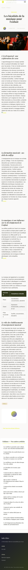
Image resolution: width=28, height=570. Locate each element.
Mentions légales (6, 557)
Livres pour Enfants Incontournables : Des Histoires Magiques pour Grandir (14, 518)
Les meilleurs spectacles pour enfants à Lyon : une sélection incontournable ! (14, 447)
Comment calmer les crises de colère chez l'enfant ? (14, 503)
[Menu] (24, 2)
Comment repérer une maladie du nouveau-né (13, 508)
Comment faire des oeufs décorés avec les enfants (14, 452)
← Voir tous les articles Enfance (10, 428)
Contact (4, 560)
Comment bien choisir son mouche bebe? (13, 487)
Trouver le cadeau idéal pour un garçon (12, 513)
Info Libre (5, 538)
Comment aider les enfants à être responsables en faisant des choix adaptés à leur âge (13, 474)
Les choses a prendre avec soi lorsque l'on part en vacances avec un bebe (14, 458)
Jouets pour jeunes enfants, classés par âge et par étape (14, 492)
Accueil (3, 7)
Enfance (8, 7)
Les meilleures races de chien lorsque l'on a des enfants (14, 463)
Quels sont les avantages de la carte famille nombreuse (13, 497)
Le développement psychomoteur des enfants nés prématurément (14, 523)
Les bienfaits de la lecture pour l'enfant (12, 468)
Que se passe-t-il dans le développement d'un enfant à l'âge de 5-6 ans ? (14, 481)
